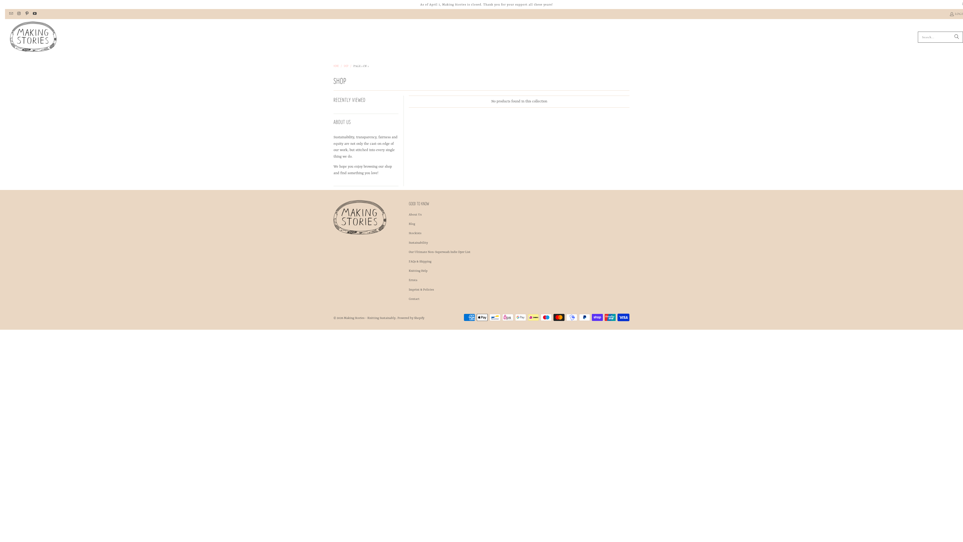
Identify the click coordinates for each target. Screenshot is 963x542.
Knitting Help (418, 271)
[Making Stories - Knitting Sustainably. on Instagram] (19, 14)
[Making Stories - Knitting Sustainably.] (33, 37)
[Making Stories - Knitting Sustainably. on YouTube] (34, 14)
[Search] (956, 37)
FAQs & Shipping (420, 261)
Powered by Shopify (410, 318)
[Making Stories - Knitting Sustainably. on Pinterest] (27, 14)
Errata (413, 280)
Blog (412, 224)
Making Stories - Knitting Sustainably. (370, 318)
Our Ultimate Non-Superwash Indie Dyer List (439, 252)
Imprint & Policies (421, 290)
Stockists (415, 233)
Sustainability (418, 243)
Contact (414, 299)
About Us (415, 215)
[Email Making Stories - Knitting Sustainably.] (11, 14)
